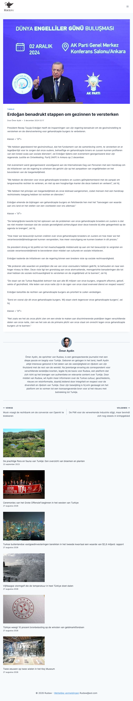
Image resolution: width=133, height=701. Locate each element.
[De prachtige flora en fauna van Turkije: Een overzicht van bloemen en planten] (66, 443)
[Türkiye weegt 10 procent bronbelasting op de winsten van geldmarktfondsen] (66, 609)
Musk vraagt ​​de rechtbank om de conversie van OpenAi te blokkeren (33, 412)
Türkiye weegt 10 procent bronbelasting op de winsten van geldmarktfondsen (43, 627)
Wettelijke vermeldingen (66, 693)
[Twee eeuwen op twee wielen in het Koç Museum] (66, 650)
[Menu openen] (127, 6)
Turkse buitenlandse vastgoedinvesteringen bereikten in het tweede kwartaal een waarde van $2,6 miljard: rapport (63, 544)
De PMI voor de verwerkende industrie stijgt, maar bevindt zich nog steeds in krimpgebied (99, 412)
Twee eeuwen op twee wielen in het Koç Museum (29, 669)
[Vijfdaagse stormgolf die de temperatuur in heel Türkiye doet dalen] (66, 567)
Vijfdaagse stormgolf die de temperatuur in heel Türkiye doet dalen (38, 586)
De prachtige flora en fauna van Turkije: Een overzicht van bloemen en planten (44, 461)
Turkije (10, 109)
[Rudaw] (9, 6)
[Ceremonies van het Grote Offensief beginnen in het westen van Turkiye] (66, 484)
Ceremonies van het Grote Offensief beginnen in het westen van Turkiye (41, 502)
